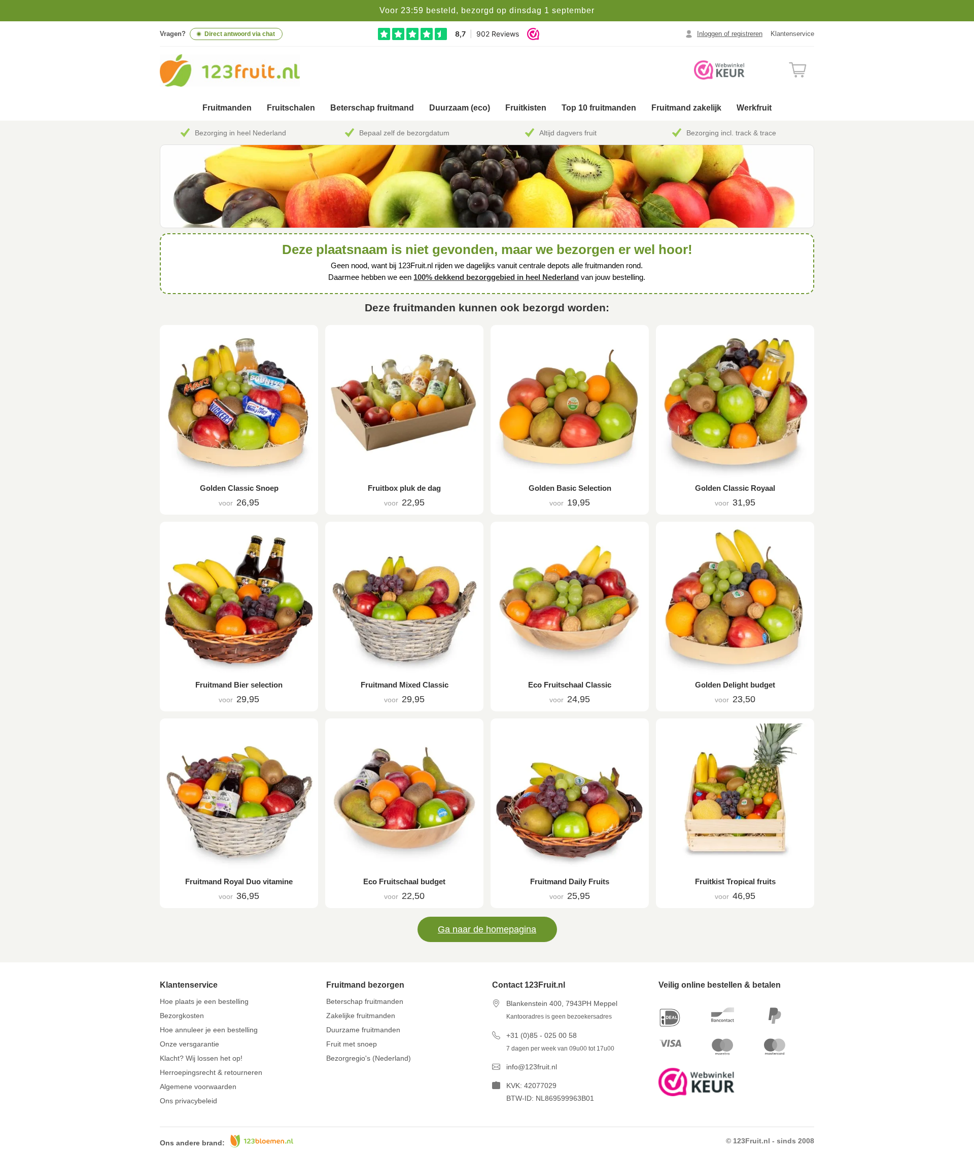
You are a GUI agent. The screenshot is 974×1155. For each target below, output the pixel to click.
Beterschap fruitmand (372, 107)
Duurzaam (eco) (459, 107)
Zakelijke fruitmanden (360, 1016)
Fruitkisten (525, 107)
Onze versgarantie (189, 1044)
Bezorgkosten (182, 1016)
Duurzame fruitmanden (363, 1030)
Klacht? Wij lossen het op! (201, 1058)
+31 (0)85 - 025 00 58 (541, 1035)
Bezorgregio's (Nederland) (368, 1058)
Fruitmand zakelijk (686, 107)
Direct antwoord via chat (239, 34)
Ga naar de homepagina (487, 929)
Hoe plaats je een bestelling (204, 1001)
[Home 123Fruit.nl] (242, 70)
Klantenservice (792, 33)
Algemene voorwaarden (198, 1086)
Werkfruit (754, 107)
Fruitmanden (227, 107)
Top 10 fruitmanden (599, 107)
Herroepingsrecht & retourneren (211, 1072)
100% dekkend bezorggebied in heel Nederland (496, 277)
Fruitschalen (291, 107)
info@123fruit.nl (531, 1067)
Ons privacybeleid (188, 1101)
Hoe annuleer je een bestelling (209, 1030)
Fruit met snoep (351, 1044)
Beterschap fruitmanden (364, 1001)
